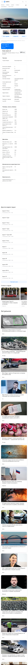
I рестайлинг (4, 6)
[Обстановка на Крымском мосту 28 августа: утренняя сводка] (14, 542)
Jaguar (12, 4)
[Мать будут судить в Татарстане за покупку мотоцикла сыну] (14, 368)
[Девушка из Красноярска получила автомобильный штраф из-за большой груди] (14, 325)
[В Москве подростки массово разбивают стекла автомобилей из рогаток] (14, 455)
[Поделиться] (26, 5)
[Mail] (4, 1)
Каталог (2, 4)
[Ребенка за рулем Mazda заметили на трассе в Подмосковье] (14, 520)
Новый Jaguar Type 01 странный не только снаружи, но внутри (10, 303)
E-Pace (17, 4)
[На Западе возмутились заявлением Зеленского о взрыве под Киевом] (14, 585)
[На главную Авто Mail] (7, 1)
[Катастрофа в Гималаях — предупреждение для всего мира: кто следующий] (14, 347)
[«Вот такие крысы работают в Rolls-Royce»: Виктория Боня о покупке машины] (14, 564)
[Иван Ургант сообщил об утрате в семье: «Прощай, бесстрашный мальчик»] (14, 390)
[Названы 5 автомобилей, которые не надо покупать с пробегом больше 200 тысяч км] (14, 650)
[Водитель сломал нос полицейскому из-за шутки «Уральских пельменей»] (14, 629)
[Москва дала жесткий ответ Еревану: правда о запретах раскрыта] (14, 477)
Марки (7, 4)
